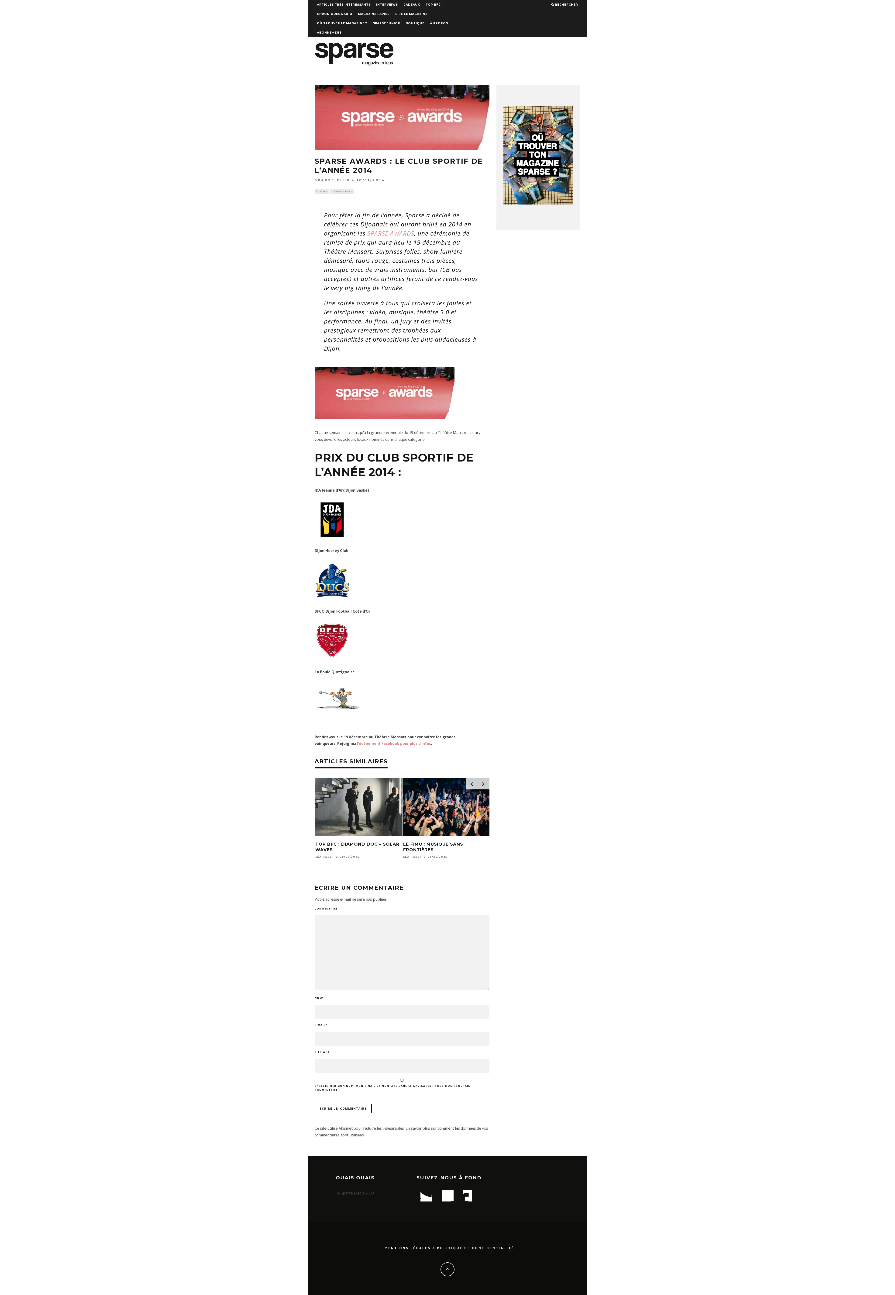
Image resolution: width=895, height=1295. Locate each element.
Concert (321, 191)
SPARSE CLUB (332, 180)
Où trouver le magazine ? (342, 23)
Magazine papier (374, 14)
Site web (322, 1052)
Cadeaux (411, 4)
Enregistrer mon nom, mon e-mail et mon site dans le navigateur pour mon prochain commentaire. (393, 1088)
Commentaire (326, 908)
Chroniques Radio (334, 14)
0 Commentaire (342, 191)
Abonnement (329, 32)
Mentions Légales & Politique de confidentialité (449, 1248)
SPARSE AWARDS (390, 233)
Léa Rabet (324, 856)
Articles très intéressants (344, 4)
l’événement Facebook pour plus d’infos (394, 743)
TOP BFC (433, 4)
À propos (439, 23)
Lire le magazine (411, 14)
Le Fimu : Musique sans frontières (433, 847)
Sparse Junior (386, 23)
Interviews (387, 4)
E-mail (321, 1025)
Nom (319, 998)
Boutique (415, 23)
